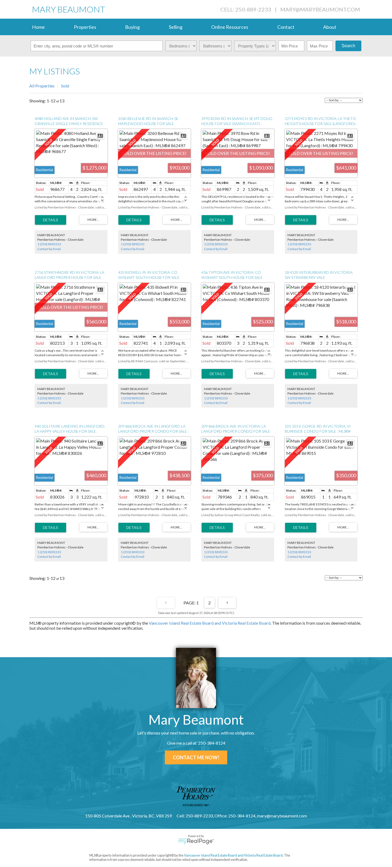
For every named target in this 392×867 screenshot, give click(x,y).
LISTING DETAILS (50, 220)
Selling (175, 27)
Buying (132, 27)
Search (348, 45)
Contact (285, 27)
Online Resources (229, 27)
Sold (65, 85)
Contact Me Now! (196, 757)
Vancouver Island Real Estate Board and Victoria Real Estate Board (209, 622)
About (329, 27)
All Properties (42, 85)
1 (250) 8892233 (49, 244)
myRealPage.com (196, 841)
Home (38, 27)
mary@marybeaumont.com (320, 9)
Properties (85, 27)
